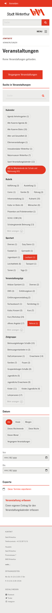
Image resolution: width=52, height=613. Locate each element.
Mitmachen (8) (34, 205)
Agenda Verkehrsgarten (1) (18, 116)
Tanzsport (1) (31, 264)
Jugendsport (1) (13, 257)
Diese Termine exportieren (19, 489)
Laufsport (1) (30, 257)
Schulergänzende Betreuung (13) (20, 224)
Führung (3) (38, 192)
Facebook (11, 595)
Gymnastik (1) (27, 251)
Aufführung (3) (13, 186)
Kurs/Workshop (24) (15, 317)
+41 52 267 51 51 (22, 541)
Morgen (28, 422)
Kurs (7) (30, 310)
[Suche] (45, 22)
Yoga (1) (24, 270)
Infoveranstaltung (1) (15, 199)
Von (4, 452)
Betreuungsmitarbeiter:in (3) (18, 350)
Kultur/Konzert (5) (14, 310)
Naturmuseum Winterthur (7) (19, 155)
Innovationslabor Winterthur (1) (19, 149)
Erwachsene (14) (36, 356)
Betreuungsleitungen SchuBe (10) (21, 343)
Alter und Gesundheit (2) (17, 136)
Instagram (11, 602)
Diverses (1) (12, 244)
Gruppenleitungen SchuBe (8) (19, 369)
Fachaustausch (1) (14, 304)
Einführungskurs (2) (27, 291)
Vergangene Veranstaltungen (22, 74)
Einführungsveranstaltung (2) (18, 297)
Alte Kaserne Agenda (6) (17, 123)
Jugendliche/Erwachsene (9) (18, 382)
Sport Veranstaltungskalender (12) (21, 162)
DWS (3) (10, 291)
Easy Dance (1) (28, 244)
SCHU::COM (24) (14, 218)
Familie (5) (25, 192)
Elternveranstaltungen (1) (17, 142)
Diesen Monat (12, 435)
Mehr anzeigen (13, 231)
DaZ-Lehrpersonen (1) (16, 356)
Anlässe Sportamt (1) (15, 285)
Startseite (7, 39)
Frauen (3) (26, 363)
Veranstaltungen (10, 43)
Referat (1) (33, 323)
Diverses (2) (34, 285)
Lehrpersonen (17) (14, 395)
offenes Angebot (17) (15, 323)
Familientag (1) (33, 304)
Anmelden (13, 3)
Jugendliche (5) (13, 376)
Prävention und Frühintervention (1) (21, 212)
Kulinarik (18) (34, 199)
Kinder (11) (12, 389)
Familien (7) (12, 363)
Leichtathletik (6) (14, 264)
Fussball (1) (12, 251)
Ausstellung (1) (30, 186)
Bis (4, 465)
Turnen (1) (11, 270)
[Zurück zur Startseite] (26, 13)
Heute (17, 422)
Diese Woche (34, 429)
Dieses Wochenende (15, 429)
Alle (8, 422)
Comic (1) (11, 192)
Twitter (10, 598)
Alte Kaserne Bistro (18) (17, 129)
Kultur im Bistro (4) (15, 205)
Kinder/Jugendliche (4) (31, 389)
